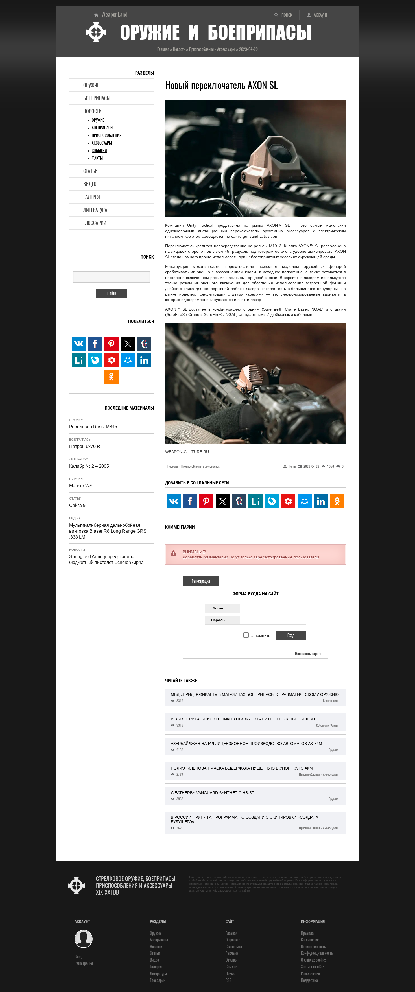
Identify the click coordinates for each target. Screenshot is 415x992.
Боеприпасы (96, 98)
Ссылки (231, 966)
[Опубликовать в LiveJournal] (272, 501)
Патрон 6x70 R (84, 446)
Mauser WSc (82, 485)
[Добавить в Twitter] (223, 501)
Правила (307, 933)
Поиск (286, 15)
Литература (95, 209)
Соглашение (310, 940)
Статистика (234, 946)
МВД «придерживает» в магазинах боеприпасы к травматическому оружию (255, 697)
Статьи (90, 170)
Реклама (232, 953)
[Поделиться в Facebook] (190, 501)
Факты (97, 158)
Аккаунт (320, 15)
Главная (231, 933)
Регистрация (201, 581)
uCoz (320, 966)
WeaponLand (114, 14)
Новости (92, 111)
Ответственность (313, 946)
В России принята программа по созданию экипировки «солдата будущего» (254, 822)
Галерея (91, 196)
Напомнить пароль (308, 653)
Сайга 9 (77, 505)
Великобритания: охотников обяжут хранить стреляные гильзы (254, 722)
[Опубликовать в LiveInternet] (255, 501)
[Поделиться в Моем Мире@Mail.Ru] (305, 501)
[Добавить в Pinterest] (206, 501)
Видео (90, 183)
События (99, 150)
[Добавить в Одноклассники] (337, 501)
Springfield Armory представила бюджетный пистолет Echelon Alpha (106, 559)
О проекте (233, 940)
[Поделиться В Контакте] (174, 501)
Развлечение (310, 973)
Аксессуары (102, 143)
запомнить (260, 635)
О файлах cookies (313, 960)
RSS (228, 980)
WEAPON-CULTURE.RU (187, 451)
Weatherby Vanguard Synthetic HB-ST (254, 795)
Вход (78, 956)
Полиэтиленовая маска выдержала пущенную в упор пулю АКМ (254, 771)
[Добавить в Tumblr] (239, 501)
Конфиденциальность (317, 953)
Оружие (91, 85)
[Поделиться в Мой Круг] (288, 501)
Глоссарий (94, 222)
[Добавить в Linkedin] (321, 501)
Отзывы (231, 960)
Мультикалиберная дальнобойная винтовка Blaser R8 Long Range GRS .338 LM (108, 531)
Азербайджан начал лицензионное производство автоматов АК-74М (254, 746)
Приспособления (107, 135)
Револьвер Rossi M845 (93, 426)
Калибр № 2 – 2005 (89, 466)
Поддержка (309, 980)
